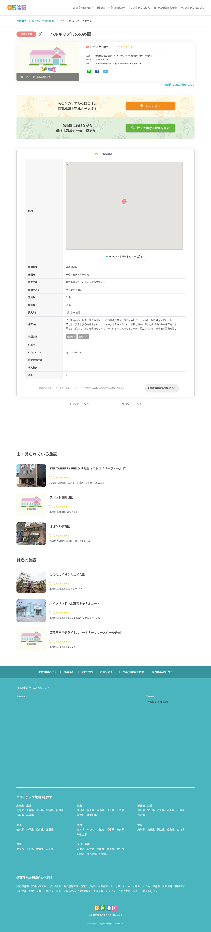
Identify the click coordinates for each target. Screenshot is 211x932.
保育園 (156, 886)
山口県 (180, 829)
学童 (58, 891)
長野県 (141, 815)
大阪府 (100, 829)
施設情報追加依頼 (167, 7)
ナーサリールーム (120, 886)
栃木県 (90, 810)
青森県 (30, 810)
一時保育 (49, 891)
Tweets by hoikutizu (157, 701)
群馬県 (100, 810)
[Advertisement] (79, 427)
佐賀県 (90, 848)
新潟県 (141, 810)
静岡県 (30, 829)
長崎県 (100, 848)
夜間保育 (180, 886)
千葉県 (120, 810)
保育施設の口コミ (194, 7)
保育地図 (21, 21)
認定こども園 (88, 886)
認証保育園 (55, 886)
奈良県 (120, 829)
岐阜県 (20, 829)
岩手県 (40, 810)
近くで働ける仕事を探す (153, 128)
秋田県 (59, 810)
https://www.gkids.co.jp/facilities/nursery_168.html (118, 63)
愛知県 (40, 829)
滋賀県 (80, 829)
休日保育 (21, 891)
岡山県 (161, 829)
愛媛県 (40, 848)
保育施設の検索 (141, 7)
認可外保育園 (38, 886)
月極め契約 (69, 891)
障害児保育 (35, 891)
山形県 (20, 815)
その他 (146, 886)
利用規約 (87, 672)
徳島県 (20, 848)
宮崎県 (80, 853)
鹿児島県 (92, 853)
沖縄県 (103, 853)
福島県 (30, 815)
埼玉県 (110, 810)
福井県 (171, 810)
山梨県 (180, 810)
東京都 (80, 815)
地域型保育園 (70, 886)
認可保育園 (22, 886)
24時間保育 (84, 891)
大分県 (120, 848)
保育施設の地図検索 (43, 21)
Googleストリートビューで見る (126, 256)
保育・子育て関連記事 (113, 7)
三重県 (50, 829)
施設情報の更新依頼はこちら (180, 84)
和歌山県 (82, 834)
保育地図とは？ (84, 7)
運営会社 (69, 672)
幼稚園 (136, 886)
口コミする (153, 106)
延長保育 (167, 886)
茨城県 (80, 810)
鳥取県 (141, 829)
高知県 (50, 848)
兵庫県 (110, 829)
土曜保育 (98, 891)
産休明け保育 (150, 891)
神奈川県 (92, 815)
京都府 (90, 829)
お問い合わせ (108, 672)
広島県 (171, 829)
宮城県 (50, 810)
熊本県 (110, 848)
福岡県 (80, 848)
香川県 (30, 848)
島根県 (151, 829)
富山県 (151, 810)
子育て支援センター (129, 891)
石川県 (161, 810)
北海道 (20, 810)
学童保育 (103, 886)
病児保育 (111, 891)
